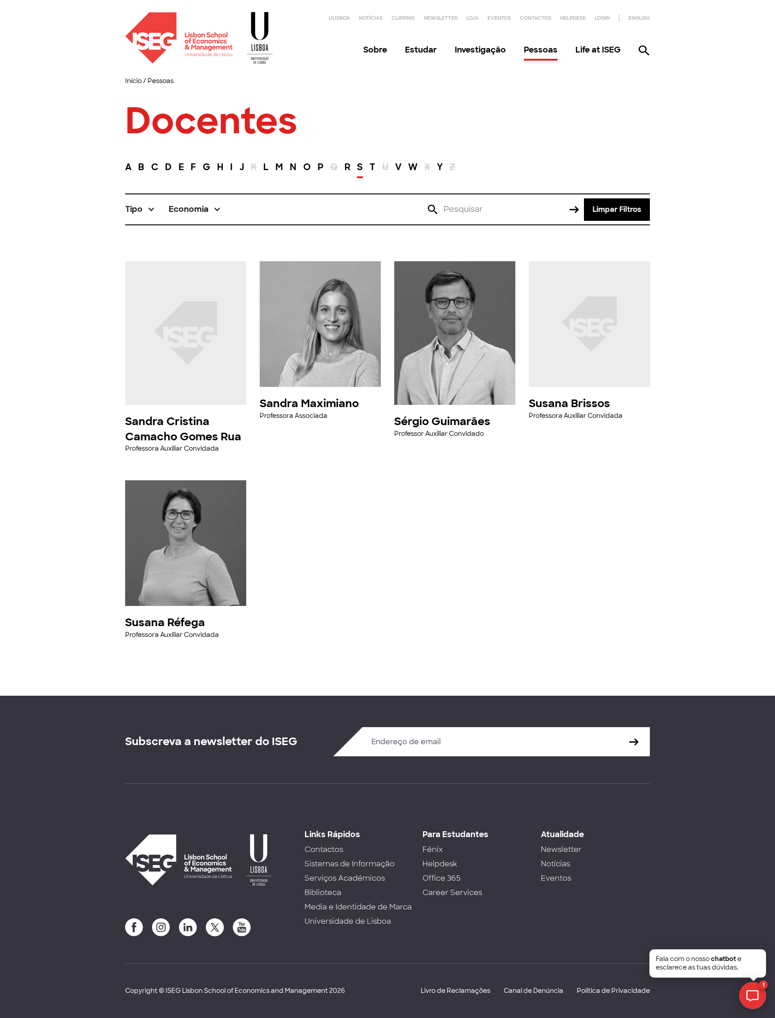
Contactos (535, 18)
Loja (472, 18)
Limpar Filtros (616, 209)
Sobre (375, 49)
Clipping (403, 18)
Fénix (432, 849)
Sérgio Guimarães (442, 421)
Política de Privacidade (613, 991)
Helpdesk (573, 18)
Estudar (421, 49)
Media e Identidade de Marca (358, 907)
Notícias (371, 18)
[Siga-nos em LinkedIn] (188, 927)
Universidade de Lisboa (348, 921)
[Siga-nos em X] (215, 927)
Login (602, 18)
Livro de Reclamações (455, 991)
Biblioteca (323, 892)
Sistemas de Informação (350, 864)
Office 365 (441, 878)
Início (133, 81)
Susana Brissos (569, 403)
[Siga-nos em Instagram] (161, 927)
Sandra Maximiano (309, 403)
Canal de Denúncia (533, 991)
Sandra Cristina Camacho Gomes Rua (183, 428)
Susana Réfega (165, 622)
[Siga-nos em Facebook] (134, 927)
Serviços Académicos (345, 878)
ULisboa (339, 18)
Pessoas (540, 49)
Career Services (452, 892)
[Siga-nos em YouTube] (242, 927)
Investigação (480, 49)
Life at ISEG (598, 49)
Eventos (499, 18)
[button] (140, 209)
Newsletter (440, 18)
